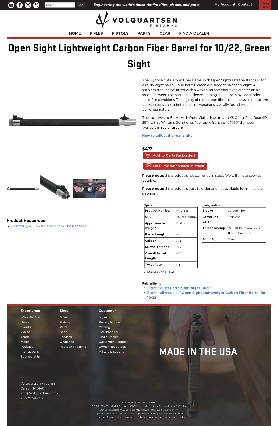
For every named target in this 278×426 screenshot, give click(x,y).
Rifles (96, 33)
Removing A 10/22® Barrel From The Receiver (49, 226)
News (25, 322)
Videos (26, 332)
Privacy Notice (109, 322)
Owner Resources (112, 347)
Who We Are (30, 317)
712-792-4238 (32, 398)
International (108, 332)
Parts (144, 33)
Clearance (67, 342)
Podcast (27, 347)
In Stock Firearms (73, 347)
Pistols (120, 33)
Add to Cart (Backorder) (174, 155)
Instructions (30, 351)
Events (26, 327)
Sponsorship (30, 356)
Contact (245, 4)
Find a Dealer (194, 33)
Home (75, 33)
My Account (225, 4)
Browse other (178, 288)
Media (25, 342)
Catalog (104, 327)
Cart (265, 0)
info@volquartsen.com (39, 393)
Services (66, 337)
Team (25, 337)
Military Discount (111, 351)
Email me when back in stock (178, 166)
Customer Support (113, 342)
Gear (165, 33)
